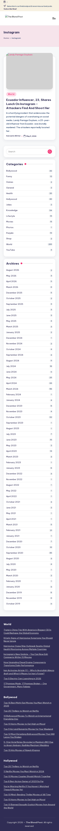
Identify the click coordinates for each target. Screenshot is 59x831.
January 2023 (13, 468)
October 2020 (13, 547)
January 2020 (13, 586)
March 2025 (12, 326)
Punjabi (9, 233)
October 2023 (13, 417)
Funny (9, 176)
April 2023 (11, 451)
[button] (50, 151)
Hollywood (11, 199)
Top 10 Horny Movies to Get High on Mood (24, 724)
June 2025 (11, 315)
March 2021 (12, 524)
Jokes (9, 204)
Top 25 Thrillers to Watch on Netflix (21, 711)
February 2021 (13, 530)
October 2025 (13, 298)
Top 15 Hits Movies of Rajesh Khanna (22, 750)
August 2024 (12, 360)
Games (9, 182)
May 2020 (11, 569)
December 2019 (14, 592)
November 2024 (14, 343)
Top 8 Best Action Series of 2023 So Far (24, 781)
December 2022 (14, 473)
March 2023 (12, 456)
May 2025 (11, 321)
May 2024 (11, 377)
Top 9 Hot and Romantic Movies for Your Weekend (28, 729)
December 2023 (14, 405)
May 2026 (11, 275)
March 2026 (12, 287)
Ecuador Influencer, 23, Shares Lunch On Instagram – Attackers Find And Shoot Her (28, 104)
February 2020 (13, 581)
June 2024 (11, 371)
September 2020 (14, 552)
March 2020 (12, 575)
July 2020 (11, 564)
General (10, 187)
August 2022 (12, 485)
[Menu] (53, 18)
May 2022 (11, 490)
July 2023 (11, 434)
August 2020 (12, 558)
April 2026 (11, 281)
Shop (8, 238)
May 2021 (11, 513)
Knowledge (12, 210)
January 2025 (13, 332)
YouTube (10, 250)
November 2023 (14, 411)
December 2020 (14, 541)
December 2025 (14, 292)
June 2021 (11, 507)
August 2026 (12, 270)
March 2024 (12, 389)
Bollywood (11, 170)
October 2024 (13, 349)
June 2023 (11, 439)
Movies (9, 221)
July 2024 (11, 366)
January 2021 (13, 536)
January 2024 (13, 400)
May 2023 (11, 445)
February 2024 (13, 394)
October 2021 (13, 502)
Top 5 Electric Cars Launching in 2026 (22, 678)
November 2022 (14, 479)
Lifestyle (10, 216)
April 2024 (11, 383)
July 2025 (11, 309)
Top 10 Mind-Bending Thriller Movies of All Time (27, 794)
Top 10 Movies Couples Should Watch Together (27, 776)
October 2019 (13, 603)
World (11, 94)
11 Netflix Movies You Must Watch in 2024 (24, 771)
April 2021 (11, 519)
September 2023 (14, 422)
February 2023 (13, 462)
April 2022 (11, 496)
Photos (9, 227)
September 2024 (14, 354)
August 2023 (12, 428)
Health (9, 193)
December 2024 (14, 338)
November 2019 (14, 598)
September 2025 (14, 304)
